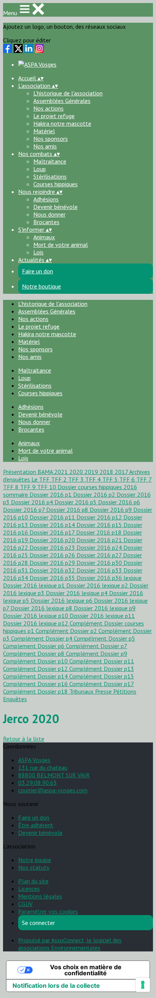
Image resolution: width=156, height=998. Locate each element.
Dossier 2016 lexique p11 (102, 615)
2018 (107, 472)
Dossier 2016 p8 (68, 509)
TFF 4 (93, 479)
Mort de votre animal (60, 244)
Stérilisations (50, 176)
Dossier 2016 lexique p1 (34, 585)
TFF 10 (47, 487)
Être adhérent (35, 825)
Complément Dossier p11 (101, 661)
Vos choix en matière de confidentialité (86, 970)
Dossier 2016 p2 (95, 494)
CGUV (25, 904)
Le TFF (41, 479)
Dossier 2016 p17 (53, 532)
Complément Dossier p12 (36, 668)
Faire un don (33, 817)
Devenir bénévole (55, 207)
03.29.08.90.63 (37, 782)
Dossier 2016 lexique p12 (36, 623)
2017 (122, 472)
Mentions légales (40, 896)
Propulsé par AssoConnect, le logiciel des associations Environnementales (70, 943)
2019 (92, 472)
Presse (104, 691)
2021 (61, 472)
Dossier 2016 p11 (53, 517)
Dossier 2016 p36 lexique (109, 578)
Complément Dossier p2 (67, 631)
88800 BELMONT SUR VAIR (54, 775)
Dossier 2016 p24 (99, 547)
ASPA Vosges (34, 760)
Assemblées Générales (61, 100)
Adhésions (46, 199)
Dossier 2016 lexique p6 (62, 600)
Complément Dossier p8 (34, 653)
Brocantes (46, 222)
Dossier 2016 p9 (111, 509)
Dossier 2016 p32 (53, 570)
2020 (76, 472)
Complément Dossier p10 (36, 661)
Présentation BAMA (28, 472)
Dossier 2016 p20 (53, 540)
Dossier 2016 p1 (51, 494)
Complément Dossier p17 (101, 684)
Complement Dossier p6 (34, 646)
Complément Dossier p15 (101, 676)
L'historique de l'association (68, 93)
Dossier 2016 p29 (53, 562)
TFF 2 (59, 479)
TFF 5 (110, 479)
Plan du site (33, 881)
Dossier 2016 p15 (99, 525)
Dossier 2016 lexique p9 (105, 608)
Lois (38, 252)
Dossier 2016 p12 (99, 517)
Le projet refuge (54, 116)
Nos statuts (33, 867)
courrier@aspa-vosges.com (52, 790)
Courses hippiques (55, 184)
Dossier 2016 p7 (24, 509)
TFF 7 (144, 479)
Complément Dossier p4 (42, 638)
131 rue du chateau (42, 767)
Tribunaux (82, 691)
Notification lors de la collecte (56, 985)
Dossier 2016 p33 (99, 570)
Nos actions (48, 108)
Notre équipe (34, 860)
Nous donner (49, 214)
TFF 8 (11, 487)
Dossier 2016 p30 (99, 562)
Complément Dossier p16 (36, 684)
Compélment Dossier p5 (104, 638)
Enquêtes (15, 699)
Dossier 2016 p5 (76, 502)
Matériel (44, 131)
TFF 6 (127, 479)
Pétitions (124, 691)
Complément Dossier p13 (101, 668)
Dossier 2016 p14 (53, 525)
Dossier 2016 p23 (53, 547)
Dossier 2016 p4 (33, 502)
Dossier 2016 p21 (99, 540)
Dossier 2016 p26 (53, 555)
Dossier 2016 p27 (99, 555)
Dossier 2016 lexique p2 (97, 585)
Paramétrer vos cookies (48, 911)
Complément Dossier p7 (96, 646)
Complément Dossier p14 (36, 676)
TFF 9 (28, 487)
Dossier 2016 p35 (53, 578)
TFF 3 (76, 479)
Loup (39, 169)
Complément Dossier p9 (96, 653)
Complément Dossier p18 (36, 691)
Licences (29, 888)
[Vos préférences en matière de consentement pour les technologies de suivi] (143, 985)
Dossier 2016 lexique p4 (77, 593)
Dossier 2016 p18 (99, 532)
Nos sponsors (50, 138)
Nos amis (45, 146)
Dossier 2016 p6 (119, 502)
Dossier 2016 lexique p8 (42, 608)
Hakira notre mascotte (62, 123)
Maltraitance (49, 161)
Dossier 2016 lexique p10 (36, 615)
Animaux (44, 237)
